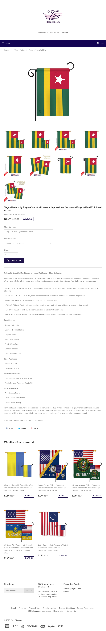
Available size (10, 238)
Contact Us (64, 32)
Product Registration (85, 608)
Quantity (7, 250)
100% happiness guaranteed (39, 611)
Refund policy (58, 611)
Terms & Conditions (67, 608)
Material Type (10, 227)
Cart (102, 43)
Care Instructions (49, 608)
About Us (22, 608)
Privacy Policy (34, 608)
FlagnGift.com (16, 620)
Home (6, 50)
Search (13, 608)
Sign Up (29, 590)
